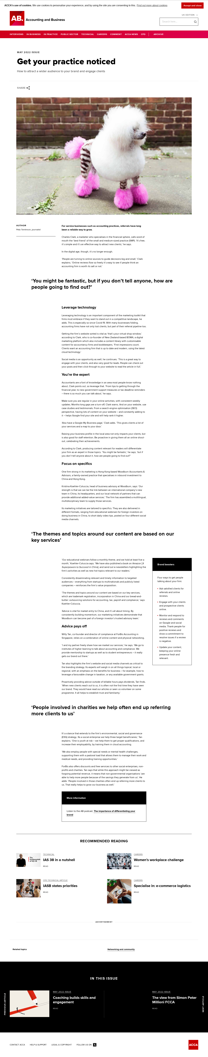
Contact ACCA (17, 1045)
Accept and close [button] (192, 5)
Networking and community (121, 949)
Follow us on (84, 1045)
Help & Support (38, 1045)
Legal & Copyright (61, 1045)
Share (21, 87)
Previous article (5, 1004)
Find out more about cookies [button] (152, 5)
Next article (203, 1004)
